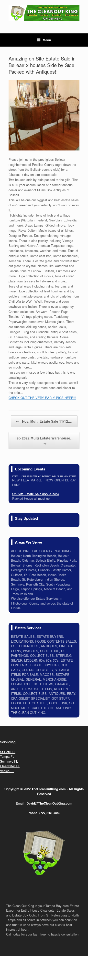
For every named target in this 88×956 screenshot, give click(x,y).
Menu (47, 40)
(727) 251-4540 (49, 812)
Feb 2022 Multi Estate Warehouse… (44, 441)
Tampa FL (7, 756)
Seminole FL (9, 761)
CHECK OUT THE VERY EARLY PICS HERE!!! (42, 397)
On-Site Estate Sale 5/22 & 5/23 (35, 492)
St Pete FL (7, 751)
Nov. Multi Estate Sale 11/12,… (44, 421)
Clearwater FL (10, 766)
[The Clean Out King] (44, 13)
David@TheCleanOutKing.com (49, 803)
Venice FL (7, 770)
